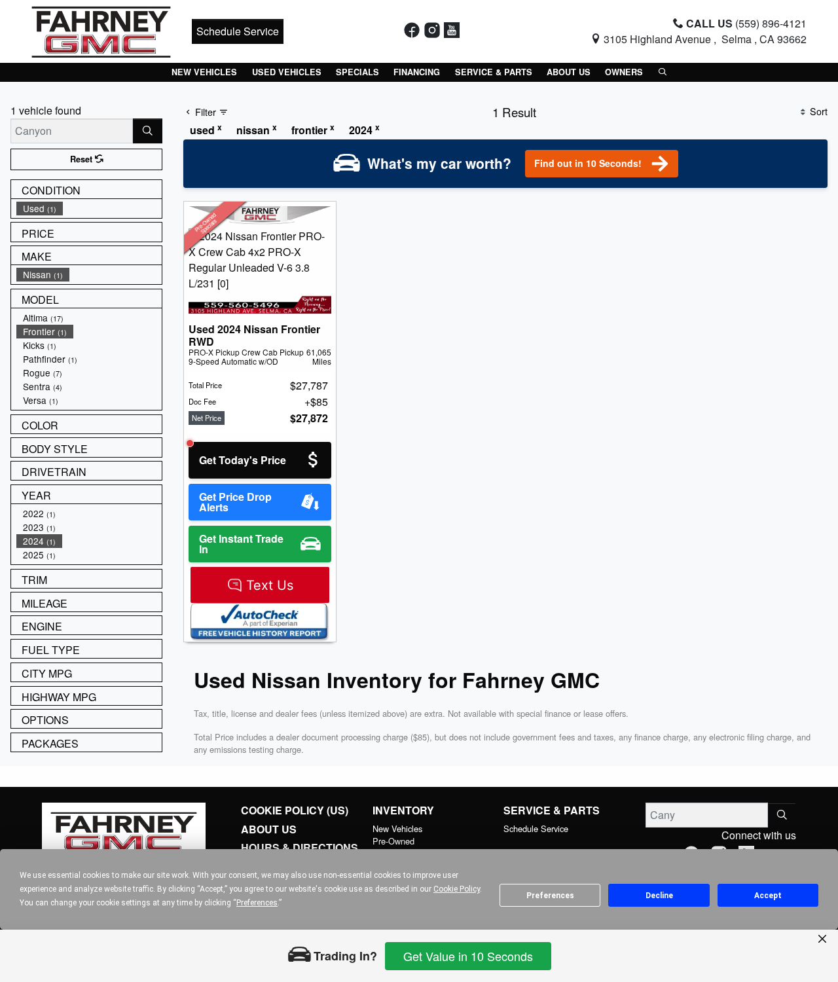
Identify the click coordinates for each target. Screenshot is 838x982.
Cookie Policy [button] (456, 889)
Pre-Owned (393, 841)
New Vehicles (397, 828)
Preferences (550, 895)
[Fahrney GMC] (101, 29)
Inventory (403, 810)
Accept (768, 895)
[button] (204, 72)
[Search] (147, 130)
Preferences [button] (257, 902)
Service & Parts (551, 810)
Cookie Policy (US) (294, 810)
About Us (269, 829)
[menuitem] (89, 208)
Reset (82, 159)
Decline (659, 895)
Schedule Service (237, 31)
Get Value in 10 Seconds (468, 955)
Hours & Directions (299, 848)
